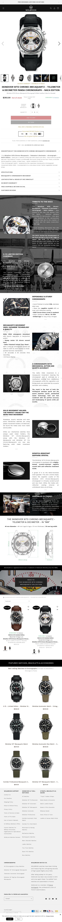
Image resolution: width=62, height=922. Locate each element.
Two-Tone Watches (28, 848)
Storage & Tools (31, 671)
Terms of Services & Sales (11, 813)
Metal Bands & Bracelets (47, 800)
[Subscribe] (31, 899)
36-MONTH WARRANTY (9, 183)
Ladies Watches (26, 844)
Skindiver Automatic (28, 811)
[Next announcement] (59, 2)
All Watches (25, 796)
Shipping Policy (8, 802)
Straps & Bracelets (46, 668)
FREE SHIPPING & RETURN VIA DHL (13, 186)
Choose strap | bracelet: (23, 106)
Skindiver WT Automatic (29, 803)
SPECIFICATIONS (7, 172)
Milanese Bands (44, 811)
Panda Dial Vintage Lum (46, 640)
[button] (3, 8)
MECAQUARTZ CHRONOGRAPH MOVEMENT (16, 176)
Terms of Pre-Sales (9, 816)
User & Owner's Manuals (11, 820)
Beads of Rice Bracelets (47, 807)
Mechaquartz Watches (28, 837)
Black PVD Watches (28, 851)
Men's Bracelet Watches (29, 840)
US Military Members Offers (12, 824)
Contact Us (46, 140)
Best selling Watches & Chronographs (22, 668)
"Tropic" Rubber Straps (47, 796)
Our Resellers (8, 798)
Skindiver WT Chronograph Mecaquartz (15, 870)
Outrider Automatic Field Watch (29, 819)
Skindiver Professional (28, 814)
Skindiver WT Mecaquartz (29, 807)
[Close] (60, 914)
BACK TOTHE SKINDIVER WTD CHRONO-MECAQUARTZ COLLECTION (31, 582)
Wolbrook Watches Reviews (12, 837)
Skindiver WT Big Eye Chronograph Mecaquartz (14, 878)
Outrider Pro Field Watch (29, 824)
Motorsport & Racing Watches (28, 828)
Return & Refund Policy (11, 805)
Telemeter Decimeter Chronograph (14, 873)
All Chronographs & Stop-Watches (14, 866)
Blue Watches (26, 855)
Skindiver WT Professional (29, 800)
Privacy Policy (8, 809)
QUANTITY (24, 112)
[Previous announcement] (3, 2)
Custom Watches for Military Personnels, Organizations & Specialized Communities (12, 830)
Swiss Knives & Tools (46, 814)
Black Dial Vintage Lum (17, 636)
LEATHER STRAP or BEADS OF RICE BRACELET (17, 179)
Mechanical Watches (28, 833)
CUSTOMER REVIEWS (8, 190)
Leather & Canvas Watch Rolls (49, 818)
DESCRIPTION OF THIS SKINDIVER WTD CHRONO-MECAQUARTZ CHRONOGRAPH (28, 151)
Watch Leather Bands (46, 803)
